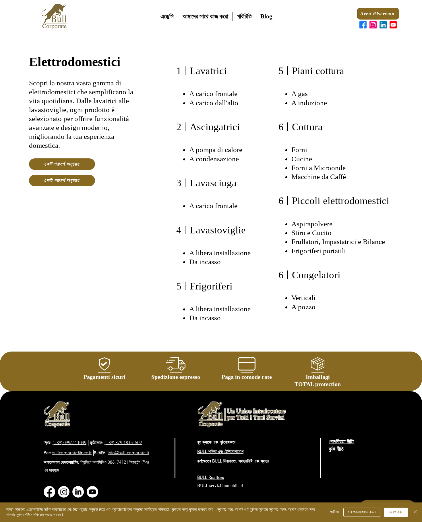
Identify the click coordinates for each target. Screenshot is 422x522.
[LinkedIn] (383, 24)
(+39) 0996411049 (69, 442)
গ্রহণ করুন (396, 512)
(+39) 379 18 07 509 (123, 442)
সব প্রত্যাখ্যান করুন (361, 512)
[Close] (415, 512)
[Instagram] (373, 24)
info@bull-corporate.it (128, 452)
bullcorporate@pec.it (72, 452)
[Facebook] (363, 24)
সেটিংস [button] (334, 512)
